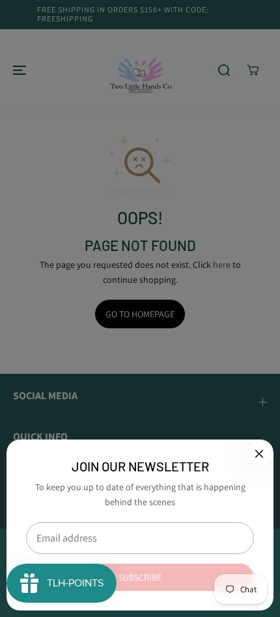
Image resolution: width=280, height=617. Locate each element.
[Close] (259, 454)
